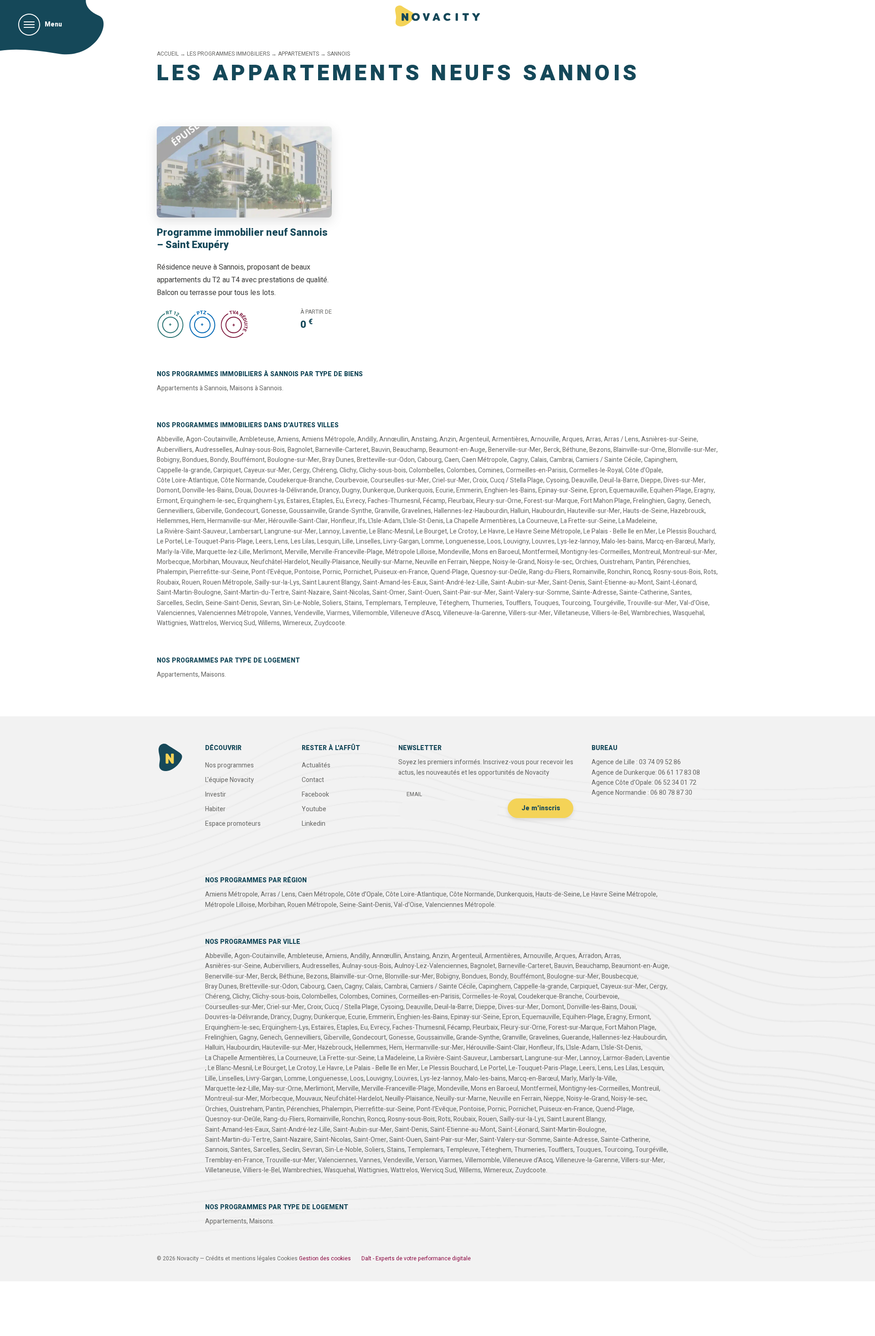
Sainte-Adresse (594, 592)
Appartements (177, 674)
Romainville (589, 572)
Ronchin (618, 572)
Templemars (383, 603)
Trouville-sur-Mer (652, 603)
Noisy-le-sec (554, 562)
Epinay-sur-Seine (562, 490)
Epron (598, 490)
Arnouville (544, 439)
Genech (699, 501)
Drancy (329, 490)
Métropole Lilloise (411, 552)
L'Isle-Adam (384, 521)
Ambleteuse (256, 439)
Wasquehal (688, 613)
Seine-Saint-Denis (231, 603)
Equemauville (628, 490)
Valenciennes (176, 613)
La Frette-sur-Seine (588, 521)
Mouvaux (235, 562)
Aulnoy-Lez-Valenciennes (431, 966)
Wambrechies (650, 613)
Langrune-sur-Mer (290, 531)
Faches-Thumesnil (394, 501)
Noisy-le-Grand (514, 562)
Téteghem (454, 603)
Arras (593, 439)
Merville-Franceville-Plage (346, 552)
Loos (494, 541)
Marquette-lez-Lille (223, 552)
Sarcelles (170, 603)
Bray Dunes (338, 460)
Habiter (215, 809)
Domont (168, 490)
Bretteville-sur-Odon (386, 460)
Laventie (354, 531)
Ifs (361, 521)
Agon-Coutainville (211, 439)
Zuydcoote (329, 623)
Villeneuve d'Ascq (415, 613)
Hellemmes (173, 521)
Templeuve (420, 603)
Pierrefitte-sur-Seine (219, 572)
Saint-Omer (388, 592)
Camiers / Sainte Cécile (608, 460)
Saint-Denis (568, 582)
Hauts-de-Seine (645, 511)
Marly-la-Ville (175, 552)
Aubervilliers (174, 450)
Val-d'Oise (693, 603)
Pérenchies (673, 562)
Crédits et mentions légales (241, 1258)
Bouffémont (248, 460)
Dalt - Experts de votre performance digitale (416, 1258)
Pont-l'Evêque (272, 572)
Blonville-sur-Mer (692, 450)
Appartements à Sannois (192, 388)
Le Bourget (431, 531)
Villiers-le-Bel (610, 613)
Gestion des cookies (325, 1258)
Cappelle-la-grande (184, 470)
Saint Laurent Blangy (331, 582)
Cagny (519, 460)
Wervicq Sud (237, 623)
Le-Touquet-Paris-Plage (219, 541)
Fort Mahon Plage (605, 501)
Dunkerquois (415, 490)
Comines (490, 470)
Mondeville (453, 552)
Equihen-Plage (670, 490)
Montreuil (646, 552)
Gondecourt (241, 511)
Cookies (287, 1258)
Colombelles (426, 470)
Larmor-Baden (623, 1058)
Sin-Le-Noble (301, 603)
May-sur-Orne (282, 1088)
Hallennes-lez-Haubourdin (471, 511)
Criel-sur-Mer (451, 480)
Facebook (315, 794)
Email (414, 794)
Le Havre (492, 531)
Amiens (288, 439)
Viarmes (338, 613)
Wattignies (172, 623)
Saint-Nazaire (311, 592)
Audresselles (213, 450)
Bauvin (380, 450)
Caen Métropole (484, 460)
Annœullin (393, 439)
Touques (546, 603)
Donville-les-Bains (207, 490)
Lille (347, 541)
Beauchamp (409, 450)
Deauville (584, 480)
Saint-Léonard (676, 582)
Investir (215, 794)
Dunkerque (378, 490)
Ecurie (444, 490)
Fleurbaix (461, 501)
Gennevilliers (175, 511)
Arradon (590, 956)
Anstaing (424, 439)
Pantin (645, 562)
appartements (298, 53)
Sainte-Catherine (643, 592)
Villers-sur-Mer (530, 613)
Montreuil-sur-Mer (689, 552)
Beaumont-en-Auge (457, 450)
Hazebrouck (687, 511)
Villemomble (369, 613)
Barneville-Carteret (342, 450)
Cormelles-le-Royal (596, 470)
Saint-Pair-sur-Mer (469, 592)
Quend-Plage (449, 572)
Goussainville (307, 511)
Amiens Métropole (328, 439)
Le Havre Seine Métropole (544, 531)
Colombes (461, 470)
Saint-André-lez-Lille (458, 582)
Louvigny (516, 541)
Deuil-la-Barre (619, 480)
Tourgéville (608, 603)
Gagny (676, 501)
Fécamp (434, 501)
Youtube (314, 809)
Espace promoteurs (233, 824)
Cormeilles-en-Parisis (536, 470)
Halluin (519, 511)
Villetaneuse (571, 613)
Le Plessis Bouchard (687, 531)
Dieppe (651, 480)
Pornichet (357, 572)
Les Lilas (302, 541)
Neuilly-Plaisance (335, 562)
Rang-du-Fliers (549, 572)
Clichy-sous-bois (382, 470)
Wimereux (297, 623)
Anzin (447, 439)
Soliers (332, 603)
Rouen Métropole (227, 582)
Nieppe (480, 562)
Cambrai (561, 460)
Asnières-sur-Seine (669, 439)
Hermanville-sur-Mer (236, 521)
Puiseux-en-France (401, 572)
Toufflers (518, 603)
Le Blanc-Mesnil (391, 531)
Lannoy (329, 531)
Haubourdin (548, 511)
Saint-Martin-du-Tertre (256, 592)
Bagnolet (300, 450)
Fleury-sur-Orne (498, 501)
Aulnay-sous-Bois (260, 450)
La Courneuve (538, 521)
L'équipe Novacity (229, 780)
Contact (313, 780)
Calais (538, 460)
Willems (269, 623)
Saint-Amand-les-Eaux (395, 582)
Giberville (209, 511)
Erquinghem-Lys (260, 501)
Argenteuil (474, 439)
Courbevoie (351, 480)
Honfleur (343, 521)
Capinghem (660, 460)
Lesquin (328, 541)
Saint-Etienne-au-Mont (620, 582)
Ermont (167, 501)
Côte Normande (243, 480)
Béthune (574, 450)
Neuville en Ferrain (441, 562)
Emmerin (469, 490)
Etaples (322, 501)
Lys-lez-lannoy (578, 541)
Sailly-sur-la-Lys (277, 582)
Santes (680, 592)
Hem (198, 521)
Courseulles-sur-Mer (400, 480)
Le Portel (169, 541)
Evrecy (355, 501)
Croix (480, 480)
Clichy (348, 470)
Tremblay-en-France (234, 1160)
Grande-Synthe (350, 511)
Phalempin (172, 572)
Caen (451, 460)
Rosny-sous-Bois (677, 572)
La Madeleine (637, 521)
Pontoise (307, 572)
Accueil (168, 53)
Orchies (586, 562)
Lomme (432, 541)
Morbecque (173, 562)
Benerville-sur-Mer (514, 450)
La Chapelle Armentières (481, 521)
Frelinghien (648, 501)
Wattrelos (203, 623)
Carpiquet (227, 470)
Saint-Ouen (424, 592)
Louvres (543, 541)
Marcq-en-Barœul (670, 541)
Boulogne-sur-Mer (293, 460)
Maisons (213, 674)
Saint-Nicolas (351, 592)
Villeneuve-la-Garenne (474, 613)
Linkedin (313, 824)
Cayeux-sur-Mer (267, 470)
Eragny (704, 490)
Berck (552, 450)
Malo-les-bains (622, 541)
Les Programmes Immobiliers (228, 53)
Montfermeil (540, 552)
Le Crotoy (463, 531)
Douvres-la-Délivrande (285, 490)
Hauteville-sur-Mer (593, 511)
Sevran (270, 603)
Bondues (194, 460)
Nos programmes (229, 765)
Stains (353, 603)
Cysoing (557, 480)
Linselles (368, 541)
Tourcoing (575, 603)
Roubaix (168, 582)
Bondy (219, 460)
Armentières (510, 439)
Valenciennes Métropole (232, 613)
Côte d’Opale (643, 470)
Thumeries (487, 603)
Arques (572, 439)
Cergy (301, 470)
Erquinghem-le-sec (207, 501)
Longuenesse (465, 541)
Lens (281, 541)
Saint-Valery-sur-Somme (534, 592)
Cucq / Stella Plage (516, 480)
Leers (264, 541)
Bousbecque (619, 976)
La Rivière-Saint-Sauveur (191, 531)
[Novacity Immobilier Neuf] (437, 15)
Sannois (216, 1150)
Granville (387, 511)
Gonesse (273, 511)
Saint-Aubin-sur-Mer (520, 582)
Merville (296, 552)
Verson (426, 1160)
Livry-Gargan (401, 541)
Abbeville (170, 439)
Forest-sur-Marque (551, 501)
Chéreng (324, 470)
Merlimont (267, 552)
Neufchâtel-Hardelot (280, 562)
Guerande (575, 1037)
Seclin (194, 603)
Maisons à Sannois (256, 388)
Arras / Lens (621, 439)
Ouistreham (616, 562)
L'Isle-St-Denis (423, 521)
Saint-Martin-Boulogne (189, 592)
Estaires (298, 501)
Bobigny (168, 460)
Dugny (351, 490)
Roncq (642, 572)
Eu (339, 501)
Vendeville (309, 613)
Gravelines (416, 511)
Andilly (366, 439)
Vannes (280, 613)
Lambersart (245, 531)
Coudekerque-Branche (300, 480)
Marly (706, 541)
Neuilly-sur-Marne (387, 562)
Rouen (191, 582)
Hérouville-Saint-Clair (298, 521)
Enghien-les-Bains (509, 490)
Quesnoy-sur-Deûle (498, 572)
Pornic (332, 572)
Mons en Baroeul (496, 552)
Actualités (316, 765)
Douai (243, 490)
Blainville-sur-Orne (639, 450)
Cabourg (429, 460)
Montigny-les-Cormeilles (595, 552)
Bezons (600, 450)
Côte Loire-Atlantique (187, 480)
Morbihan (205, 562)
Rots (710, 572)
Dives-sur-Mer (684, 480)
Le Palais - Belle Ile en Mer (619, 531)
